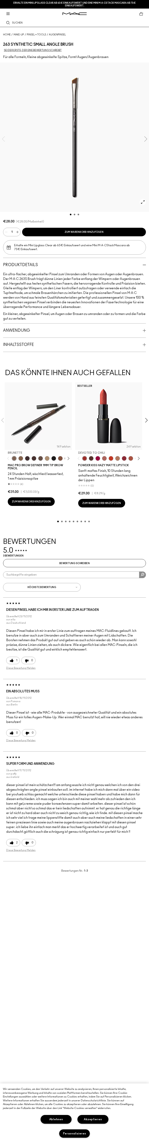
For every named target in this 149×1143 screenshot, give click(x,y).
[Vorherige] (9, 458)
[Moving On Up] (130, 458)
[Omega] (47, 458)
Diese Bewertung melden (21, 668)
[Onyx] (53, 458)
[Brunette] (14, 458)
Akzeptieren (93, 1119)
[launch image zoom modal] (143, 202)
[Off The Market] (117, 458)
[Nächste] (67, 458)
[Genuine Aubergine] (27, 458)
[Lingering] (40, 458)
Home (7, 34)
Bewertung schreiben (74, 563)
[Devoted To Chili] (84, 458)
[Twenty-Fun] (97, 458)
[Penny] (60, 458)
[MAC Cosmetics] (74, 13)
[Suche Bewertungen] (142, 575)
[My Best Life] (110, 458)
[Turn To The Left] (91, 458)
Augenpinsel (57, 34)
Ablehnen (56, 1119)
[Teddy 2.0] (104, 458)
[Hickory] (33, 458)
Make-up (19, 34)
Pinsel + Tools (36, 34)
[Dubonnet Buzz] (124, 458)
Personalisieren (74, 1133)
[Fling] (20, 458)
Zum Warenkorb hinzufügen (84, 232)
